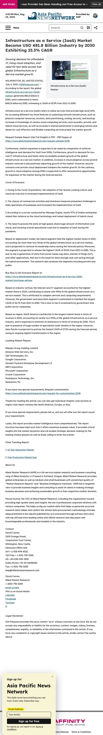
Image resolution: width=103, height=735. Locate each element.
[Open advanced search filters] (88, 28)
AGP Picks (9, 4)
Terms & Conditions (81, 732)
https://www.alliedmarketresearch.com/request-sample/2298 (37, 141)
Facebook (10, 599)
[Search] (82, 28)
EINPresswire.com (28, 84)
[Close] (52, 676)
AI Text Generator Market (20, 449)
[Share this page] (96, 27)
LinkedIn (10, 595)
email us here (12, 587)
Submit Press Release (58, 732)
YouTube (9, 602)
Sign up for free (29, 721)
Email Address (15, 709)
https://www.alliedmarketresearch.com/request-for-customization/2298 (43, 393)
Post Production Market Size (22, 457)
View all (96, 4)
